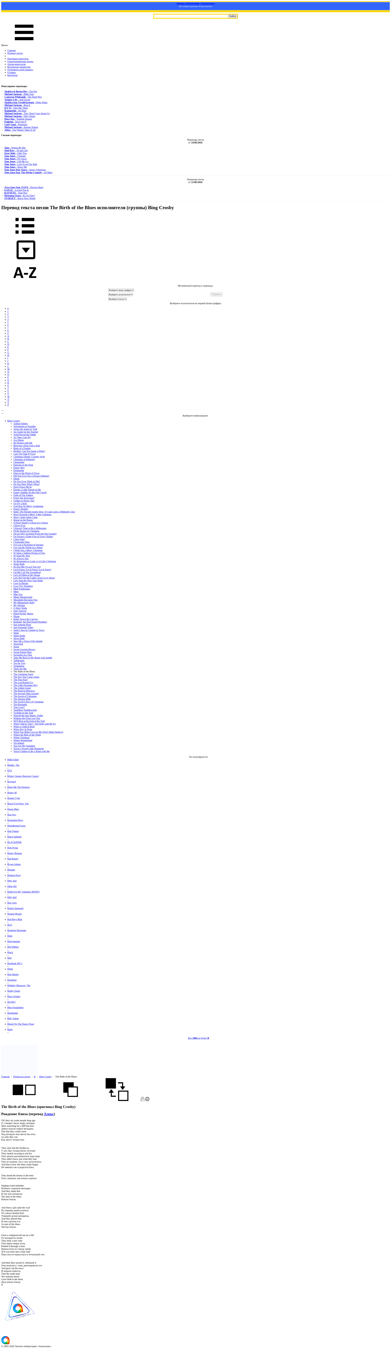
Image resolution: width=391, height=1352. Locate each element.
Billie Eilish (13, 759)
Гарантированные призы (20, 61)
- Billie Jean (19, 94)
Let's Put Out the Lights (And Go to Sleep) (34, 578)
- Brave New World (19, 198)
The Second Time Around (25, 693)
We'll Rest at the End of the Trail (29, 721)
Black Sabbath (14, 836)
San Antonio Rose (22, 624)
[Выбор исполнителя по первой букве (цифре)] (25, 283)
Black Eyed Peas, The (18, 803)
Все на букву (198, 1038)
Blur (9, 958)
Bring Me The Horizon (18, 787)
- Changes (15, 156)
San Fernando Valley (23, 627)
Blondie (11, 869)
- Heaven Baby (24, 187)
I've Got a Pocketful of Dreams (28, 544)
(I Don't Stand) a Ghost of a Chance (30, 522)
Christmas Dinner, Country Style (29, 456)
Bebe (9, 936)
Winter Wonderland (22, 740)
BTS (9, 770)
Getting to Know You (23, 500)
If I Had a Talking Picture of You (29, 553)
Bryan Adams (14, 864)
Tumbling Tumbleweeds (25, 710)
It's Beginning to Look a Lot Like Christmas (34, 561)
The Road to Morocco (24, 690)
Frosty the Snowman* (24, 498)
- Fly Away (15, 158)
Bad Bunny (12, 858)
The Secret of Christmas (25, 696)
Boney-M (12, 792)
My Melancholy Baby (24, 602)
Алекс (49, 1114)
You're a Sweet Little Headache (28, 748)
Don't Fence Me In (22, 487)
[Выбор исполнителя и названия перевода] (25, 236)
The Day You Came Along (26, 677)
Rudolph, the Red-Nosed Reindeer (30, 622)
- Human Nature (21, 127)
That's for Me (19, 668)
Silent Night (19, 635)
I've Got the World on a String (27, 547)
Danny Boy (19, 467)
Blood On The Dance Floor (20, 1024)
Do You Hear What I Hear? (26, 484)
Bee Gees (12, 903)
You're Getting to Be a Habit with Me (31, 751)
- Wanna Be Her (15, 147)
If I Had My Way (21, 556)
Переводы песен (21, 1076)
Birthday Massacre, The (18, 985)
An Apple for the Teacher (25, 432)
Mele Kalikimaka (21, 589)
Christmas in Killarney (24, 459)
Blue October (13, 996)
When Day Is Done (22, 729)
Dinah (16, 478)
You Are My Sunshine (24, 746)
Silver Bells (19, 638)
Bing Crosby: (13, 421)
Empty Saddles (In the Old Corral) (30, 492)
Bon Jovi (11, 814)
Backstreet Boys (15, 820)
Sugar (16, 646)
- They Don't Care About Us (27, 113)
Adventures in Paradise (24, 426)
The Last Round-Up (23, 682)
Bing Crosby (45, 1076)
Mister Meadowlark (22, 597)
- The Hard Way (23, 97)
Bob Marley (13, 974)
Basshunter (12, 1013)
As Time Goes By (22, 437)
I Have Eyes (19, 525)
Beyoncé (11, 781)
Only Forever (19, 611)
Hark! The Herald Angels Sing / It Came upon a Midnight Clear (44, 511)
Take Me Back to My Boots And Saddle (32, 657)
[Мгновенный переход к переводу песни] (25, 259)
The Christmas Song (23, 674)
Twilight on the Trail (23, 712)
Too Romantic (20, 704)
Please (16, 616)
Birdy (10, 1029)
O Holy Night (20, 608)
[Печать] (143, 1100)
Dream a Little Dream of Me (27, 489)
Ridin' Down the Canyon (25, 619)
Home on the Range (23, 520)
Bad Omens (13, 831)
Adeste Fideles (20, 423)
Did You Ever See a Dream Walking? (31, 476)
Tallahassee (18, 660)
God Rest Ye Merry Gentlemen (28, 506)
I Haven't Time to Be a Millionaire (29, 528)
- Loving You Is (16, 190)
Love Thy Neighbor (23, 586)
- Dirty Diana (19, 116)
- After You (15, 153)
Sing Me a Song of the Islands (27, 641)
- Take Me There (16, 108)
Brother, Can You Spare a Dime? (29, 451)
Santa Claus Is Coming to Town (28, 630)
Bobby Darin (13, 991)
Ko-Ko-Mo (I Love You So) (27, 567)
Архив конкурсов (16, 64)
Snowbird (18, 644)
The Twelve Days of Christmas (28, 701)
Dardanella (18, 470)
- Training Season (18, 119)
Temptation (18, 666)
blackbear (12, 980)
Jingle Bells (19, 564)
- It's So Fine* (19, 195)
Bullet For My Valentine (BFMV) (23, 892)
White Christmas (21, 737)
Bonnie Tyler (13, 798)
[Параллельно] (24, 1100)
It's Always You (21, 558)
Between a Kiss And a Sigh (26, 445)
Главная (11, 50)
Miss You (17, 594)
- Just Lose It (15, 121)
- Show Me (15, 167)
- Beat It (17, 105)
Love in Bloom (20, 583)
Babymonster (13, 941)
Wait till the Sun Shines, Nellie (28, 715)
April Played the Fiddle (24, 434)
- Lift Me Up (16, 161)
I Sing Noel (19, 539)
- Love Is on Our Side (20, 164)
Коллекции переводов (18, 67)
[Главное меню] (24, 42)
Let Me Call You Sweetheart (27, 572)
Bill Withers (13, 947)
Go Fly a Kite (20, 503)
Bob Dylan (12, 847)
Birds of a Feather (22, 448)
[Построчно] (70, 1100)
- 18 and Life (16, 150)
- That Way (15, 193)
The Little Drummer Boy (25, 685)
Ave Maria (18, 440)
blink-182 (12, 886)
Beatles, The (13, 765)
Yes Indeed (18, 743)
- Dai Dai (20, 91)
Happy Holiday (20, 509)
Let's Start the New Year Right (28, 580)
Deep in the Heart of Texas (26, 473)
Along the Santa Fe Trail (25, 429)
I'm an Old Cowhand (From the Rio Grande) (35, 533)
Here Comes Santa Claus (25, 517)
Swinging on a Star (22, 655)
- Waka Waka (25, 102)
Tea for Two (19, 663)
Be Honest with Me (22, 443)
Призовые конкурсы (18, 58)
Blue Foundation (15, 1007)
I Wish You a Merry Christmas (28, 550)
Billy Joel (11, 881)
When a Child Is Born (24, 726)
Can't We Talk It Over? (24, 454)
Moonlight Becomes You (25, 600)
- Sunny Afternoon (25, 169)
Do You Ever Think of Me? (26, 481)
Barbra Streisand (15, 908)
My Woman (19, 605)
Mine (15, 591)
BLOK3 (11, 1002)
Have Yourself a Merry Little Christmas (32, 514)
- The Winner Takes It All (19, 130)
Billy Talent (13, 1018)
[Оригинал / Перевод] (117, 1100)
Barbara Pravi (14, 875)
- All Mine (28, 172)
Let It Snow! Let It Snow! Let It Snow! (32, 569)
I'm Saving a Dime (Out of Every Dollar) (33, 536)
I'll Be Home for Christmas (26, 531)
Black (10, 952)
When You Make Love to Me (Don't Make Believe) (38, 732)
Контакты (12, 75)
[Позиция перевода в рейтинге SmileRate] (147, 1100)
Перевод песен (15, 53)
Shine (16, 633)
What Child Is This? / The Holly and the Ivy (34, 724)
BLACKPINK (14, 842)
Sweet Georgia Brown (24, 649)
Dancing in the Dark (23, 465)
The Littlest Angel (22, 688)
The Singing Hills (22, 699)
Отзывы (11, 72)
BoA (9, 925)
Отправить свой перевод (20, 69)
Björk (10, 969)
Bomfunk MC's (14, 963)
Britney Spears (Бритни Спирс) (23, 776)
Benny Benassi (14, 853)
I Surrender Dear (21, 542)
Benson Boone (14, 914)
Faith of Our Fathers (23, 495)
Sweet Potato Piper (22, 652)
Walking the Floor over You (26, 718)
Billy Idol (11, 897)
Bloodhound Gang (16, 825)
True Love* (19, 707)
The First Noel (20, 679)
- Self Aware (17, 99)
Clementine (18, 462)
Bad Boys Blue (14, 919)
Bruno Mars (13, 809)
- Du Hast (15, 110)
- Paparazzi (15, 124)
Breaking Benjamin (16, 930)
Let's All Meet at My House (26, 575)
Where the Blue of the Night (27, 735)
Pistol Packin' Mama (23, 613)
